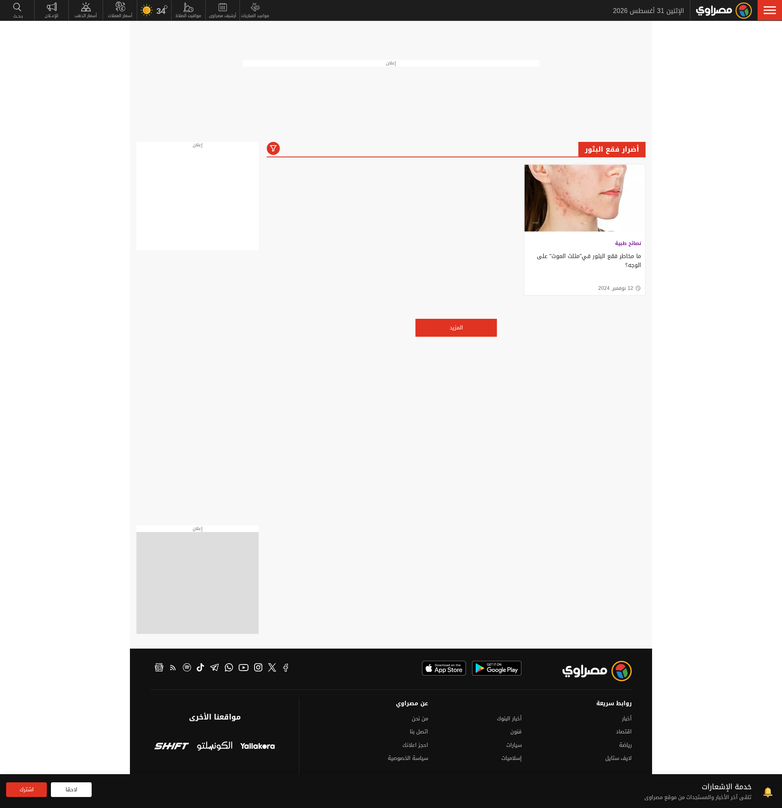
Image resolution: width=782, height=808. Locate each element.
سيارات (514, 745)
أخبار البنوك (509, 718)
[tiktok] (200, 668)
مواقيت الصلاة (188, 16)
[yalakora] (257, 747)
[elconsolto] (214, 747)
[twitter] (272, 668)
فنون (516, 731)
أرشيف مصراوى (222, 16)
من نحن (420, 718)
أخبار (627, 718)
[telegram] (214, 668)
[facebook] (286, 668)
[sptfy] (187, 668)
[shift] (171, 747)
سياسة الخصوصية (408, 758)
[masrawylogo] (590, 671)
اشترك (27, 789)
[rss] (173, 668)
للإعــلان (51, 16)
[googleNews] (159, 668)
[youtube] (243, 668)
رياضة (625, 745)
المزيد (456, 327)
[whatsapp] (229, 668)
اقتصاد (624, 731)
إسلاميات (511, 758)
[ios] (444, 668)
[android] (496, 668)
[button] (770, 10)
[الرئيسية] (724, 10)
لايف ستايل (618, 758)
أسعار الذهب (86, 16)
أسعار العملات (120, 16)
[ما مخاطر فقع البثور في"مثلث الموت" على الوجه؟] (584, 198)
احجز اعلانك (415, 745)
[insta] (258, 668)
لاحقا (71, 789)
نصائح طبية (628, 243)
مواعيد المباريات (255, 16)
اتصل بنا (419, 731)
